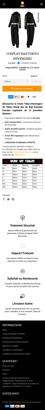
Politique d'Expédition (12, 338)
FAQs (4, 374)
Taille (4, 76)
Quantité (34, 76)
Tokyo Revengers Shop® (13, 334)
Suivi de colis (8, 366)
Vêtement (19, 155)
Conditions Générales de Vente (16, 354)
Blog (4, 330)
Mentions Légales (10, 346)
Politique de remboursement (15, 342)
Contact (6, 370)
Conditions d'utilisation (12, 350)
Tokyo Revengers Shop (17, 402)
